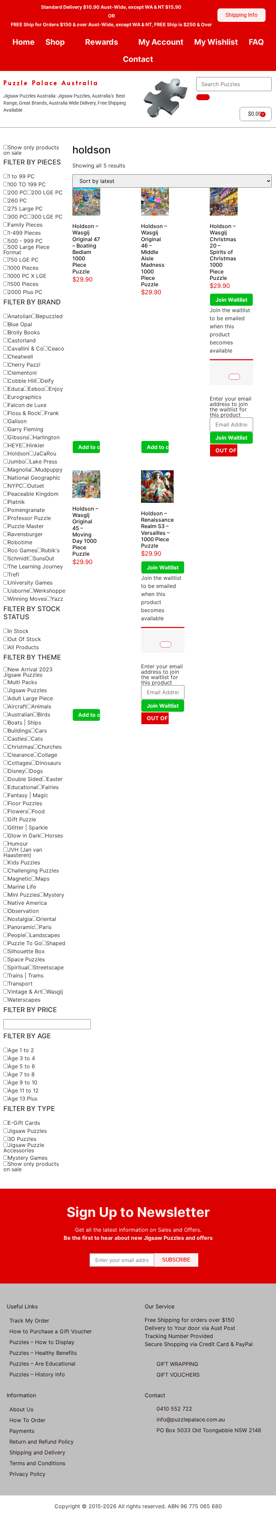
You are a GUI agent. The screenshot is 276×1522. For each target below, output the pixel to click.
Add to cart (89, 447)
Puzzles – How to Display (41, 1342)
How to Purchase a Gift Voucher (50, 1331)
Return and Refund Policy (41, 1441)
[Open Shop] (70, 42)
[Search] (203, 97)
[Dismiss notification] (234, 377)
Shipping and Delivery (37, 1452)
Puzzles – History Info (37, 1374)
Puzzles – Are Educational (42, 1363)
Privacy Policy (27, 1474)
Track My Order (29, 1320)
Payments (21, 1430)
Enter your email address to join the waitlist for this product (230, 406)
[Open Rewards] (124, 42)
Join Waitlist (231, 299)
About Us (21, 1409)
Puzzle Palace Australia (51, 82)
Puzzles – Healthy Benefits (43, 1352)
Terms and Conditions (37, 1463)
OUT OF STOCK (226, 450)
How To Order (27, 1420)
